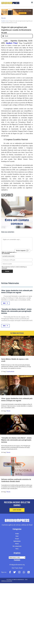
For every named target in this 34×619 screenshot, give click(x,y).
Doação (17, 538)
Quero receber (17, 510)
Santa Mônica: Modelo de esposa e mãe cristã (14, 360)
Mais (4, 303)
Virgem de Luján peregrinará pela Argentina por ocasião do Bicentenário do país (16, 29)
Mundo (3, 18)
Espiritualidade (10, 371)
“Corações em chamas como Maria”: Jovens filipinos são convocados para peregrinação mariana (16, 311)
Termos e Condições (6, 581)
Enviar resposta (21, 250)
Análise (17, 533)
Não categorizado (17, 546)
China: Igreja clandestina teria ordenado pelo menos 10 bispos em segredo (16, 291)
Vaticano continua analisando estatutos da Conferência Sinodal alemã (16, 480)
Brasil (17, 536)
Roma (17, 548)
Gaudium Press (11, 43)
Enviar (7, 271)
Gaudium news (4, 21)
